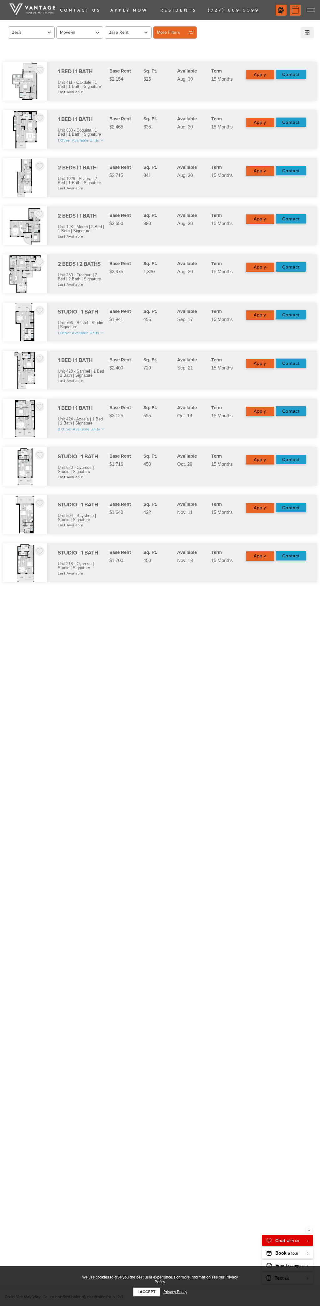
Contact (291, 74)
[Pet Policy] (281, 10)
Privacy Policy (175, 1292)
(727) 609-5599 (233, 10)
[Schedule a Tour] (295, 10)
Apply (260, 74)
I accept (147, 1291)
